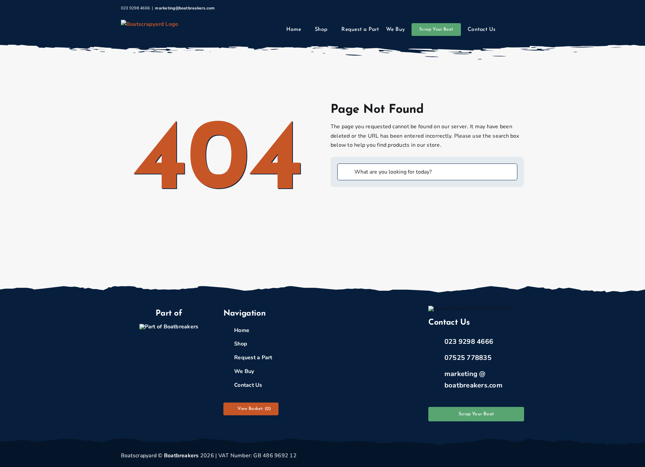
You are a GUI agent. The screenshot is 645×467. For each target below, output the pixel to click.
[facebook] (479, 456)
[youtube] (522, 456)
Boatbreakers (181, 455)
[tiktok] (511, 456)
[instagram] (500, 456)
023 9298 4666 (468, 341)
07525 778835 (467, 357)
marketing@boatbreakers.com (185, 8)
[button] (515, 29)
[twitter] (489, 456)
